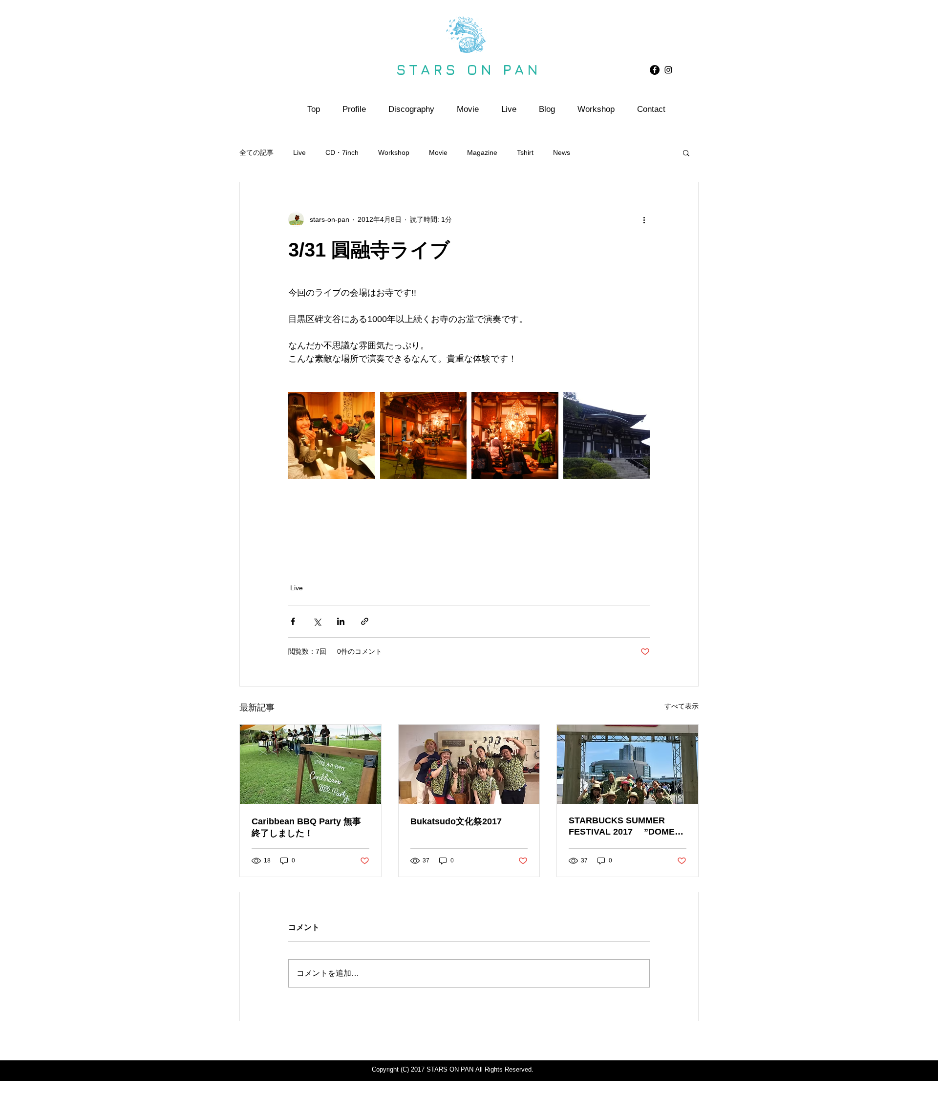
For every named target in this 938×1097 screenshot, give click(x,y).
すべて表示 (681, 706)
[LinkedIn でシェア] (340, 621)
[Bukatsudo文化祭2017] (469, 764)
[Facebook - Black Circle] (655, 70)
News (561, 152)
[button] (686, 152)
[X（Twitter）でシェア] (316, 621)
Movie (438, 152)
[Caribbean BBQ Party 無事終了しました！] (310, 764)
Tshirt (525, 152)
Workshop (393, 152)
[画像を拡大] (331, 435)
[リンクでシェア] (364, 621)
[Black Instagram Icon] (668, 70)
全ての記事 (256, 152)
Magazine (482, 152)
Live (299, 152)
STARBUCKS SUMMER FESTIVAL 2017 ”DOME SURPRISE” (622, 827)
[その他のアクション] (644, 219)
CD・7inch (342, 152)
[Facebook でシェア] (293, 621)
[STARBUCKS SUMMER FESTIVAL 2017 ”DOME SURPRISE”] (627, 764)
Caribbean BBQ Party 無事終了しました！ (306, 827)
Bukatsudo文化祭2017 (456, 821)
